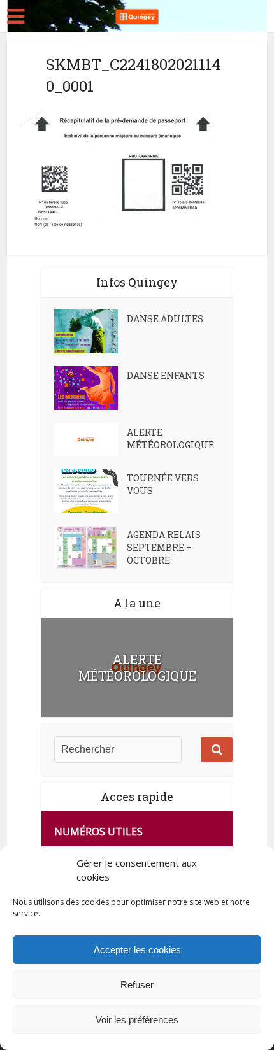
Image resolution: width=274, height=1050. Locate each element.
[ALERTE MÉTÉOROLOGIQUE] (90, 439)
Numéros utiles (98, 832)
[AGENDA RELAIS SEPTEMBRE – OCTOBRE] (90, 547)
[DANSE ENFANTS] (90, 388)
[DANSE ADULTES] (90, 331)
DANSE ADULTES (165, 319)
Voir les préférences (137, 1019)
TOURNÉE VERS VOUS (163, 484)
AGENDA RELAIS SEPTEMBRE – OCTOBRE (164, 547)
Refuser (137, 984)
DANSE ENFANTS (166, 375)
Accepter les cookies (137, 949)
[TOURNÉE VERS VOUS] (90, 491)
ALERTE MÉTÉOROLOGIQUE (170, 438)
